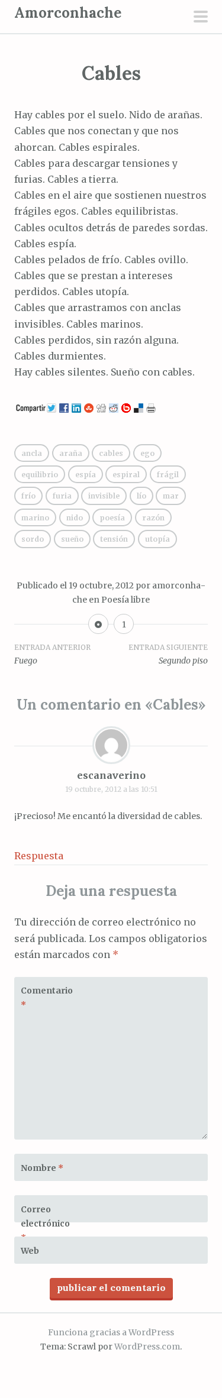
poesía (112, 517)
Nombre (42, 1168)
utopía (157, 539)
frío (28, 495)
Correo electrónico (45, 1223)
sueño (72, 539)
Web (30, 1250)
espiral (126, 474)
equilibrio (39, 474)
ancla (31, 453)
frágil (168, 474)
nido (74, 517)
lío (141, 495)
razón (153, 517)
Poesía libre (125, 599)
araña (70, 453)
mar (171, 495)
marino (35, 517)
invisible (104, 495)
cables (111, 453)
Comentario (47, 997)
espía (85, 474)
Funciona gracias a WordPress (111, 1332)
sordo (32, 539)
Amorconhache (67, 13)
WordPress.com (147, 1346)
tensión (114, 539)
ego (147, 453)
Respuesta (38, 856)
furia (62, 495)
